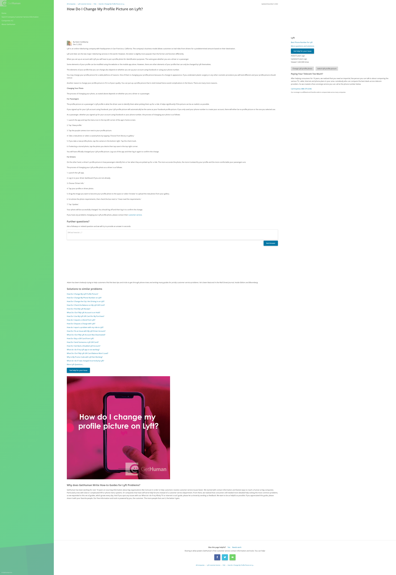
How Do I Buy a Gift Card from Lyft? (80, 338)
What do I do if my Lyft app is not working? (83, 349)
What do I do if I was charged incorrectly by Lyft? (85, 361)
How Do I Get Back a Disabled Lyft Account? (83, 346)
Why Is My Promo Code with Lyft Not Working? (85, 357)
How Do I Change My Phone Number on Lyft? (84, 298)
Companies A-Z (7, 20)
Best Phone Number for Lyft (302, 42)
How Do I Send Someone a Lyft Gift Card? (83, 342)
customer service (135, 215)
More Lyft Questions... (75, 364)
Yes (229, 547)
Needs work (236, 547)
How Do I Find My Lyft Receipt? (78, 309)
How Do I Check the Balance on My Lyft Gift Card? (86, 305)
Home (4, 13)
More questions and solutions (302, 46)
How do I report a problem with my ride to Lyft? (85, 327)
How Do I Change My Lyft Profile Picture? (82, 294)
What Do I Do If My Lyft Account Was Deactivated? (86, 335)
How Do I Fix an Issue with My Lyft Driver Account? (86, 331)
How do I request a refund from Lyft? (81, 320)
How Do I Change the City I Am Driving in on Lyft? (85, 301)
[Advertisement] (129, 26)
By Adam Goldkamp (80, 42)
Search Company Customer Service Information (20, 17)
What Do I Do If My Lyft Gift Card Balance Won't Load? (87, 353)
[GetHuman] (10, 3)
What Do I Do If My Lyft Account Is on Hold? (83, 312)
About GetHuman (8, 24)
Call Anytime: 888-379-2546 (301, 89)
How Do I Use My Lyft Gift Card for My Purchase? (85, 316)
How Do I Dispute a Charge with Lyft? (81, 324)
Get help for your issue (78, 370)
